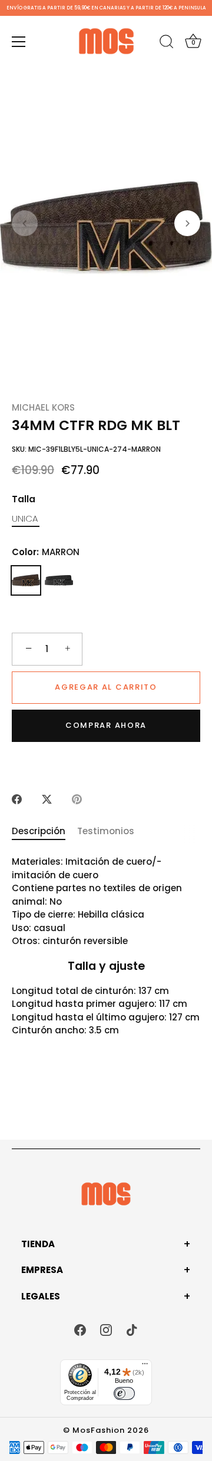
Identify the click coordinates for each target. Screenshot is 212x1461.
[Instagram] (106, 1329)
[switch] (124, 1393)
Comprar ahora (106, 725)
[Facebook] (80, 1329)
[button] (25, 223)
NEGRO (59, 580)
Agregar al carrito (106, 687)
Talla (23, 499)
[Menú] (19, 42)
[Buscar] (167, 43)
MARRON (26, 580)
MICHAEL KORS (43, 407)
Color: (46, 552)
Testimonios (105, 831)
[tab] (44, 831)
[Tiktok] (132, 1329)
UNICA (25, 518)
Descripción (38, 831)
